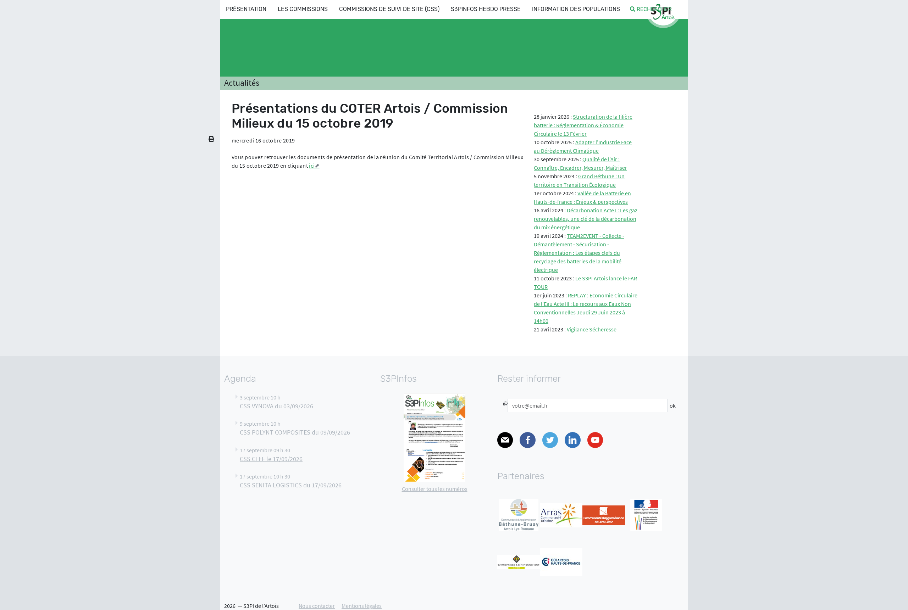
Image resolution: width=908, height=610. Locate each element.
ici (312, 165)
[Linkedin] (572, 440)
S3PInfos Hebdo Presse (486, 9)
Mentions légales (362, 605)
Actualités (241, 82)
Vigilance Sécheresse (591, 329)
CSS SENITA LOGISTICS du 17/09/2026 (291, 485)
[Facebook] (527, 440)
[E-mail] (505, 440)
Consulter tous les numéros (434, 488)
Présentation (246, 9)
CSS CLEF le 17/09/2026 (271, 459)
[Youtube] (595, 440)
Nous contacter (317, 605)
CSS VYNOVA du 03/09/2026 (276, 406)
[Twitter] (550, 440)
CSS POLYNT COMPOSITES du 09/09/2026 (295, 432)
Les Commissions (303, 9)
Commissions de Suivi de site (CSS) (389, 9)
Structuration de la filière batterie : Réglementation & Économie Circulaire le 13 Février (583, 125)
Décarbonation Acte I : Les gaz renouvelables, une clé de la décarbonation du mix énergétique (585, 219)
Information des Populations (576, 9)
